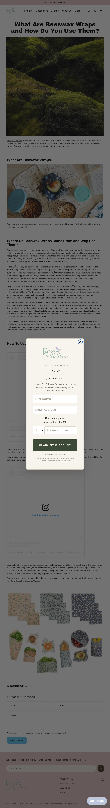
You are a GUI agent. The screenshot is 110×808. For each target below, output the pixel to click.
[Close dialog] (80, 342)
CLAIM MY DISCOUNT (55, 445)
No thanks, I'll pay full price (55, 454)
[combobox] (38, 430)
